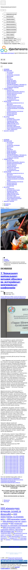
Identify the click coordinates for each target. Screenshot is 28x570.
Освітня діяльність (12, 94)
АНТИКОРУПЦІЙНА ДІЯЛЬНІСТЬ (16, 84)
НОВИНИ (6, 69)
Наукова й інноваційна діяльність (16, 91)
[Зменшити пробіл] (21, 44)
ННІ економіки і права (16, 519)
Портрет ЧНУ (10, 90)
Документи (10, 79)
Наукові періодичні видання (14, 93)
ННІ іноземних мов (7, 531)
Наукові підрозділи (12, 112)
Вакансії (9, 77)
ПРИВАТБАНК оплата (13, 123)
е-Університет (10, 118)
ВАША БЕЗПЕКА (12, 81)
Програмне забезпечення (13, 126)
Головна (6, 259)
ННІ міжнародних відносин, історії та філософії (11, 511)
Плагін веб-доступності (7, 53)
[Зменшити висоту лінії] (15, 42)
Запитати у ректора (9, 130)
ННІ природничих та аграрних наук (12, 516)
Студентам (10, 73)
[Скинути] (2, 10)
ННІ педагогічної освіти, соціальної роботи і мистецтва (12, 528)
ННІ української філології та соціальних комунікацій (14, 524)
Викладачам (10, 76)
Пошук (22, 208)
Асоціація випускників (13, 100)
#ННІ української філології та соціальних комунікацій (13, 297)
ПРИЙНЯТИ (14, 568)
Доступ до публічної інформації (15, 86)
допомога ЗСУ (13, 538)
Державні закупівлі (12, 121)
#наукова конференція (19, 298)
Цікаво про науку (11, 80)
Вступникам (10, 72)
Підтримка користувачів (13, 119)
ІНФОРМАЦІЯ (8, 70)
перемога (8, 539)
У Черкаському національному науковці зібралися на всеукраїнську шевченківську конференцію (11, 280)
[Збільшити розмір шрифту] (20, 40)
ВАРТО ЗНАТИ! (11, 83)
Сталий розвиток (11, 95)
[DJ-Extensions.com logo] (14, 51)
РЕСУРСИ (6, 116)
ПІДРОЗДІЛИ (7, 101)
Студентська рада (11, 98)
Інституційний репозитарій (14, 128)
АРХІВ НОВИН (14, 547)
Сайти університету (12, 129)
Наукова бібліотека (12, 114)
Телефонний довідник (13, 87)
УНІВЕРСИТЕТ (8, 88)
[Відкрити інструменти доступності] (3, 3)
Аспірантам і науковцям (13, 74)
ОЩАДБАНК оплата (12, 122)
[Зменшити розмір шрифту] (17, 40)
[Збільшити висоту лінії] (17, 42)
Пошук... (3, 208)
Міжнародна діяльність (13, 97)
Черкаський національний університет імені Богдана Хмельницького (12, 558)
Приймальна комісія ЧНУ (20, 539)
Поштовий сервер (11, 125)
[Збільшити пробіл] (24, 44)
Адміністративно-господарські (15, 111)
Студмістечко (10, 115)
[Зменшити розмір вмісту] (18, 39)
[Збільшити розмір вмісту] (20, 39)
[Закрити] (5, 10)
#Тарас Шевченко (5, 296)
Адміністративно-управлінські (15, 107)
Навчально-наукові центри (14, 105)
